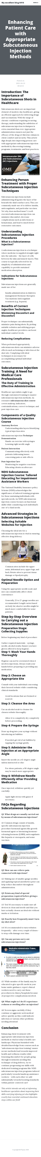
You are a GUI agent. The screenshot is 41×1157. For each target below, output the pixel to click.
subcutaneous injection (12, 435)
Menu (35, 2)
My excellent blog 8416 (13, 2)
